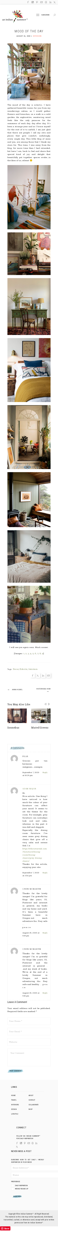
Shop (30, 1109)
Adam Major (29, 789)
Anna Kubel (15, 689)
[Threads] (33, 1143)
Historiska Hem (43, 690)
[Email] (2, 626)
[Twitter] (2, 617)
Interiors (37, 36)
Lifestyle (14, 1114)
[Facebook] (2, 612)
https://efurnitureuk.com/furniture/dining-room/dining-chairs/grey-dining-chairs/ (34, 854)
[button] (49, 704)
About (31, 1095)
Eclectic (24, 669)
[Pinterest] (25, 1143)
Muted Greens (39, 727)
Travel (14, 1100)
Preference (16, 1182)
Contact (32, 1100)
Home (13, 1095)
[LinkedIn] (36, 1143)
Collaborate (34, 1105)
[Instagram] (21, 1143)
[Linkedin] (2, 622)
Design (14, 1109)
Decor (16, 669)
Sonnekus (13, 727)
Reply (45, 772)
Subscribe (45, 15)
